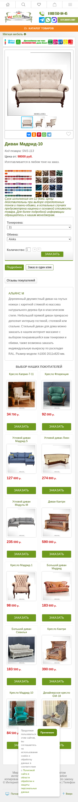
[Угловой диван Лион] (56, 458)
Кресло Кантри (56, 628)
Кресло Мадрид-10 (21, 692)
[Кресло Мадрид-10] (21, 713)
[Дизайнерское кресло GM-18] (56, 713)
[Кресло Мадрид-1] (21, 586)
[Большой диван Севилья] (21, 650)
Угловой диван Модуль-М (21, 503)
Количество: (16, 249)
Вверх (69, 793)
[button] (68, 55)
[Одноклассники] (34, 134)
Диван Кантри (56, 501)
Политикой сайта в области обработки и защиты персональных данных (29, 781)
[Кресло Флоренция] (56, 395)
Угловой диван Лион (56, 437)
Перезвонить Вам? (67, 19)
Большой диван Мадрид (56, 567)
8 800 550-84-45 (57, 13)
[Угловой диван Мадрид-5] (21, 458)
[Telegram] (49, 134)
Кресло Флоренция (57, 374)
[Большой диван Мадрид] (56, 586)
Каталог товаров (41, 28)
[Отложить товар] (68, 134)
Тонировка (14, 222)
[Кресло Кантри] (56, 650)
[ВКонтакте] (29, 134)
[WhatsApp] (44, 134)
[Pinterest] (39, 134)
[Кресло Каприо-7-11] (21, 395)
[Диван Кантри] (56, 522)
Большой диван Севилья (21, 630)
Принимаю (47, 732)
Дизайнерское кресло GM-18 (56, 694)
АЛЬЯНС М (16, 293)
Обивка (12, 234)
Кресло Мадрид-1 (21, 565)
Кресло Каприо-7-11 (21, 374)
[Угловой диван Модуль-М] (21, 522)
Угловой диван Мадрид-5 (21, 439)
